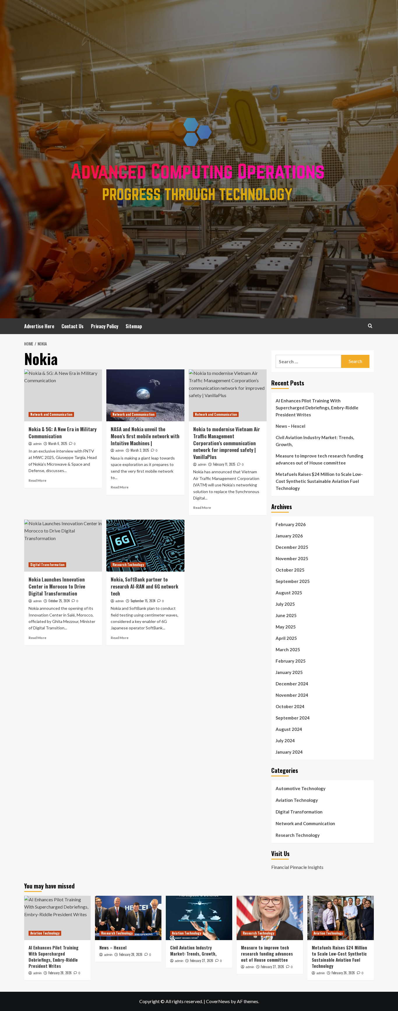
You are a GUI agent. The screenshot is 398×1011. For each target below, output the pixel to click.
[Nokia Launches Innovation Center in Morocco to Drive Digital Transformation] (63, 546)
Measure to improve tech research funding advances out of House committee (319, 459)
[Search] (370, 326)
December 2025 (292, 547)
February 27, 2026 (201, 960)
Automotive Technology (300, 788)
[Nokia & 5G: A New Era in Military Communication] (63, 395)
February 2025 (291, 660)
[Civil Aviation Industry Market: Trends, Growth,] (199, 918)
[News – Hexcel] (128, 918)
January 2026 (289, 535)
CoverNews (218, 1001)
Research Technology (128, 564)
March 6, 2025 (57, 443)
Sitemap (134, 326)
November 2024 (292, 695)
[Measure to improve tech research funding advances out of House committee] (270, 918)
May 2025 (286, 626)
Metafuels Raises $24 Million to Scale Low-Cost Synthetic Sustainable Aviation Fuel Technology (319, 481)
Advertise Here (39, 326)
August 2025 (289, 592)
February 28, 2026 (60, 972)
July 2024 (285, 740)
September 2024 (293, 717)
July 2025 (285, 604)
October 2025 (290, 569)
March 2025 (288, 649)
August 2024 (289, 729)
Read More (37, 480)
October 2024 (290, 706)
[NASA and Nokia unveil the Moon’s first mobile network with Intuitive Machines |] (145, 395)
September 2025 (293, 581)
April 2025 (286, 638)
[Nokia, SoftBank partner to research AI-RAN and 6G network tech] (145, 546)
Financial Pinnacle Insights (297, 867)
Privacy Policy (104, 326)
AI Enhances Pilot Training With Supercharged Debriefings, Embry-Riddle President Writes (317, 407)
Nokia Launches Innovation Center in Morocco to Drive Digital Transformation (57, 586)
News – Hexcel (290, 426)
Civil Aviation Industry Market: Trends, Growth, (315, 441)
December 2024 (292, 683)
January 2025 (289, 672)
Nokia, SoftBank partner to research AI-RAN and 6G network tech (144, 586)
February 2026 (291, 524)
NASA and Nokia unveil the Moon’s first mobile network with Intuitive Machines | (145, 436)
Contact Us (72, 326)
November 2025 (292, 558)
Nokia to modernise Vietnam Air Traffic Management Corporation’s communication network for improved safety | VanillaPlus (226, 442)
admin (37, 444)
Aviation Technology (297, 800)
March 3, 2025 (140, 450)
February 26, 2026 (343, 972)
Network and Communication (51, 414)
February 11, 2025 (224, 464)
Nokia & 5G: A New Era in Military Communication (62, 432)
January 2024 (289, 752)
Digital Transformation (47, 564)
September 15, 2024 (143, 600)
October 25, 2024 (59, 600)
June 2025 (286, 615)
